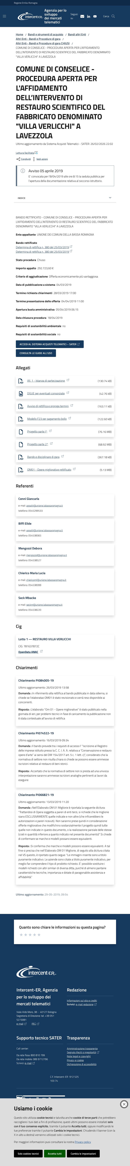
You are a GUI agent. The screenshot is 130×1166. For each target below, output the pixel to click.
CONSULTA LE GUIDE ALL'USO (36, 353)
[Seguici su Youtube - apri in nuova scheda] (94, 16)
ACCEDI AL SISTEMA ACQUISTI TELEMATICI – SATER (48, 344)
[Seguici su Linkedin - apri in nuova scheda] (87, 16)
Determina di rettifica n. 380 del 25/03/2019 (42, 247)
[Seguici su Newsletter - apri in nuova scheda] (81, 16)
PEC (34, 1024)
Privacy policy (83, 1142)
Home (19, 34)
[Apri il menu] (4, 16)
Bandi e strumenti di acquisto (45, 34)
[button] (113, 16)
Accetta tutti (55, 1154)
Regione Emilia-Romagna (25, 2)
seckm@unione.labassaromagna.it (44, 605)
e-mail (19, 1024)
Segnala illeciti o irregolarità (81, 1052)
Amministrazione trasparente (82, 1048)
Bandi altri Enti (77, 34)
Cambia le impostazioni (83, 1154)
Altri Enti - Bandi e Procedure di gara (38, 39)
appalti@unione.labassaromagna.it (44, 505)
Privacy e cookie (75, 1060)
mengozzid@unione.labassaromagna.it (46, 555)
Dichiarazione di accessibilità (81, 1064)
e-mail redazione (84, 1004)
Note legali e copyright (79, 1056)
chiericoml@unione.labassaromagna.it (46, 580)
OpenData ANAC (28, 652)
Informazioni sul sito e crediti (82, 1000)
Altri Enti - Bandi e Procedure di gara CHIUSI (43, 43)
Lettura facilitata (25, 153)
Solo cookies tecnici (28, 1154)
